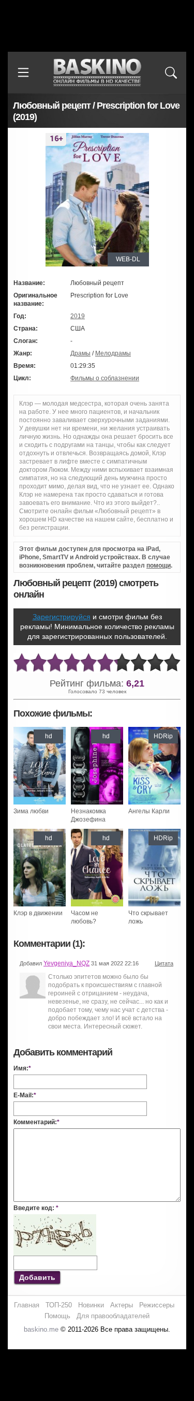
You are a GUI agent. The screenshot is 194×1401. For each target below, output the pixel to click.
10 (172, 663)
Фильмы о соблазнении (104, 378)
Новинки (91, 1305)
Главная (26, 1305)
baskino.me (41, 1329)
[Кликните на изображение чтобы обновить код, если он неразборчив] (54, 1218)
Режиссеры (156, 1305)
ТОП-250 (59, 1305)
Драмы (80, 353)
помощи (158, 565)
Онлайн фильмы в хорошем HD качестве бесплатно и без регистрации (97, 73)
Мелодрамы (113, 353)
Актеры (121, 1305)
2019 (77, 316)
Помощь (57, 1316)
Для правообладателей (113, 1316)
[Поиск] (170, 72)
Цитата (164, 963)
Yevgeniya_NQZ (66, 963)
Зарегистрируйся (62, 617)
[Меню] (23, 72)
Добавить (37, 1277)
